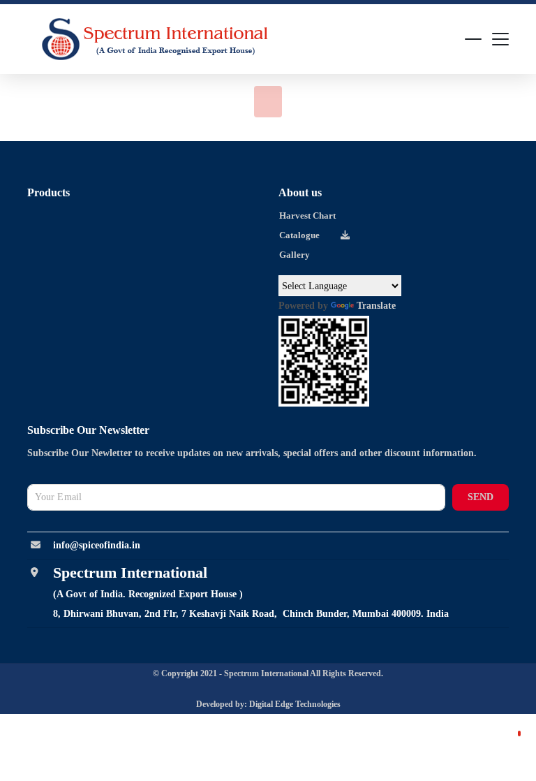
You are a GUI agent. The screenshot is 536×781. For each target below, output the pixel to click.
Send (480, 497)
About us (300, 192)
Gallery (294, 254)
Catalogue (299, 235)
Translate (376, 305)
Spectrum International (267, 673)
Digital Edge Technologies (295, 704)
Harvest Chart (307, 215)
